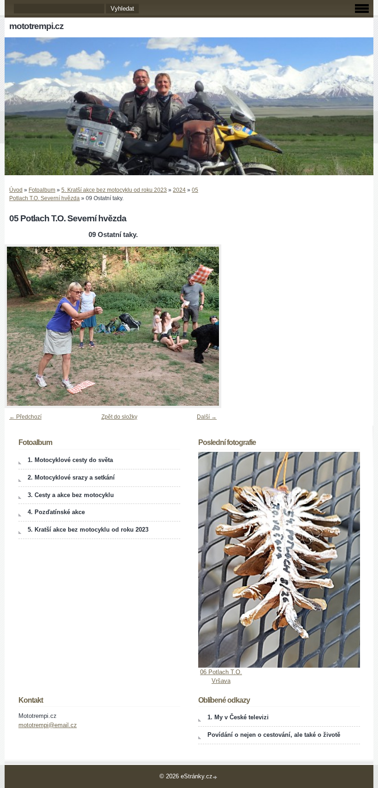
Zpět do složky (119, 417)
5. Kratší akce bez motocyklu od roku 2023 (114, 190)
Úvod (16, 190)
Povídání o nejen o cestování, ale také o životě (273, 734)
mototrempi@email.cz (47, 725)
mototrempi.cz (36, 26)
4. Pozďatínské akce (56, 512)
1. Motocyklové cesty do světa (70, 459)
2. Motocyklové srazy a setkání (71, 477)
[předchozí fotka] (19, 326)
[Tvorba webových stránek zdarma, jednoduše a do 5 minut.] (216, 777)
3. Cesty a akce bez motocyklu (71, 495)
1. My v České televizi (238, 717)
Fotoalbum (42, 190)
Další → (207, 417)
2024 (179, 190)
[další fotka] (206, 326)
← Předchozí (25, 417)
